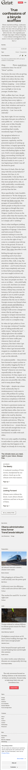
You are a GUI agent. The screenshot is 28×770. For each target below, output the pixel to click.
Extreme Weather (5, 705)
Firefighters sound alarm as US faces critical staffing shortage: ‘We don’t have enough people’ (13, 638)
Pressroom (4, 726)
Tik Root (3, 591)
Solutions (3, 701)
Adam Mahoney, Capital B (7, 632)
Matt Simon (4, 582)
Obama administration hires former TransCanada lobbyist (12, 529)
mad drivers (22, 65)
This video (10, 249)
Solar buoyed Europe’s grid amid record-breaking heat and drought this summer (13, 650)
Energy (12, 536)
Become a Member (5, 739)
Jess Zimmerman (5, 536)
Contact (3, 720)
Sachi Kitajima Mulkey (6, 663)
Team (2, 718)
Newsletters (4, 735)
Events (3, 737)
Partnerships (4, 724)
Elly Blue (3, 44)
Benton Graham (5, 572)
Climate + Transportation (21, 52)
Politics (3, 699)
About (2, 716)
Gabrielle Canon (5, 643)
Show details (20, 758)
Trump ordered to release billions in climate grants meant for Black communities (13, 626)
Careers (3, 722)
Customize (13, 767)
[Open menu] (25, 2)
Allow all (14, 763)
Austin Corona (4, 654)
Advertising (4, 741)
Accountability (4, 703)
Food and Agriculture (6, 707)
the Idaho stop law (13, 201)
